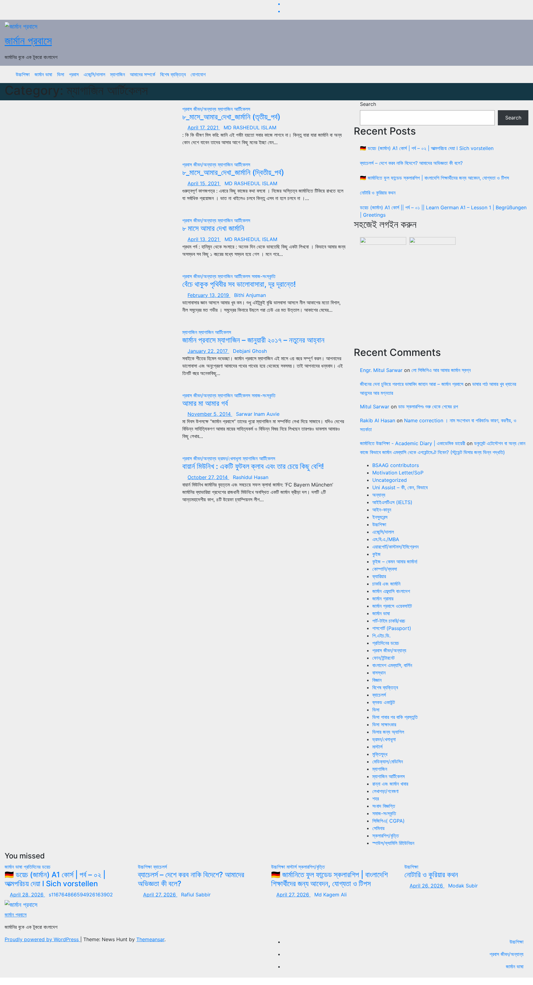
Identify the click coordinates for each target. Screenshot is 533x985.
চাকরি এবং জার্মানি (386, 584)
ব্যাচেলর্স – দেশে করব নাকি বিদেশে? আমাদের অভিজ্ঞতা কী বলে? (411, 163)
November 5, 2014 (210, 414)
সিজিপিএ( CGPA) (388, 821)
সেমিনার (378, 828)
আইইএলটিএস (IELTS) (392, 502)
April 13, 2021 (204, 239)
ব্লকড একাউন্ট (383, 702)
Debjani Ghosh (250, 351)
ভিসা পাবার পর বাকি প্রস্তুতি (395, 717)
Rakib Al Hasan (377, 420)
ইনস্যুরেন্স (379, 517)
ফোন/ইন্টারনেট (383, 658)
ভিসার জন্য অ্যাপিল (388, 732)
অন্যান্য (378, 495)
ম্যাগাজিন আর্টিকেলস (234, 109)
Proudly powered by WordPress (42, 939)
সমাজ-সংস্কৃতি (263, 276)
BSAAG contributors (395, 465)
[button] (519, 74)
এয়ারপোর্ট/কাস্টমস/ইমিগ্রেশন (395, 547)
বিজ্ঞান (377, 680)
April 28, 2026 (27, 894)
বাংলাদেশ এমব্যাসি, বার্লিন (392, 665)
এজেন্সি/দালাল (94, 74)
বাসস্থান (379, 673)
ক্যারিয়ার (379, 576)
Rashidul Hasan (250, 477)
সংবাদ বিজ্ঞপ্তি (383, 806)
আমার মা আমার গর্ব (205, 403)
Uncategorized (389, 480)
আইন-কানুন (381, 510)
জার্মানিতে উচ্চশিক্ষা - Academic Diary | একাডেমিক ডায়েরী (412, 443)
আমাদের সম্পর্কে (142, 74)
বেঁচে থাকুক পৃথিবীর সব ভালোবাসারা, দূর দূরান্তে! (239, 284)
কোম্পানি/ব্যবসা (384, 569)
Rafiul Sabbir (196, 894)
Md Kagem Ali (330, 894)
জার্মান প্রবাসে (28, 40)
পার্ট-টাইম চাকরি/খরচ (388, 621)
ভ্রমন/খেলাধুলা (230, 458)
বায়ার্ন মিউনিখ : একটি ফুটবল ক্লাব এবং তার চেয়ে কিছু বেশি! (253, 466)
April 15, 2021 (204, 183)
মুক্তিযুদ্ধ (379, 754)
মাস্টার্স (377, 747)
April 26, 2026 (427, 886)
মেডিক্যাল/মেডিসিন (387, 761)
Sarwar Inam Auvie (257, 414)
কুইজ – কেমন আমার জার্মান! (394, 561)
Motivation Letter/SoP (398, 473)
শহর (375, 798)
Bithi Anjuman (250, 295)
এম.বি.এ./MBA (385, 539)
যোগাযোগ (198, 74)
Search (368, 104)
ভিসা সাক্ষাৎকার (384, 724)
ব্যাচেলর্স (379, 695)
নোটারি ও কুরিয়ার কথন (377, 193)
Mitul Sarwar (374, 406)
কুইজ (376, 554)
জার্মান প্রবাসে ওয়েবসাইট (392, 606)
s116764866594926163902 (81, 894)
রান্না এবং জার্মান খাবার (390, 784)
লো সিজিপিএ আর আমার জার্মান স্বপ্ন (441, 370)
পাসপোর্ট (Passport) (391, 628)
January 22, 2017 (208, 351)
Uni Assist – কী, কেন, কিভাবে (400, 487)
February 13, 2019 (209, 295)
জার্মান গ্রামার (382, 598)
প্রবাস (74, 74)
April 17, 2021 (204, 127)
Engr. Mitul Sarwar (381, 370)
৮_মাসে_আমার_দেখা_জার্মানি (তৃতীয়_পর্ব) (231, 116)
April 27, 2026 (160, 894)
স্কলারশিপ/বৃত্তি (385, 836)
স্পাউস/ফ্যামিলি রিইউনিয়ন (393, 843)
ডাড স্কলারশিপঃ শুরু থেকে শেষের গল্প (428, 406)
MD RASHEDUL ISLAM (250, 127)
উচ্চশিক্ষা (23, 74)
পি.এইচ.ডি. (381, 635)
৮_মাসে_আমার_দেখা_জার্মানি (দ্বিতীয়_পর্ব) (233, 172)
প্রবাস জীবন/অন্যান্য (200, 109)
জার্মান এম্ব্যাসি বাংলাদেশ (391, 591)
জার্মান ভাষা (43, 74)
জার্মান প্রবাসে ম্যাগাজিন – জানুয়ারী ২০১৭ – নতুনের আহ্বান (253, 340)
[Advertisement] (444, 296)
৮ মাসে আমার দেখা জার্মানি (213, 228)
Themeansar (150, 939)
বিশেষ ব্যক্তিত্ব (173, 74)
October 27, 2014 (208, 477)
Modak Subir (463, 886)
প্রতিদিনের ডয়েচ (385, 643)
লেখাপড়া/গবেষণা (385, 791)
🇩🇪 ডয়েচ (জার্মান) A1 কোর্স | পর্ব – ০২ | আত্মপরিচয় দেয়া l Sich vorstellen (427, 148)
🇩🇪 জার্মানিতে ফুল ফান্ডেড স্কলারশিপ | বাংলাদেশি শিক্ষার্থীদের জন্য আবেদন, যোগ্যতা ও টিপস (434, 178)
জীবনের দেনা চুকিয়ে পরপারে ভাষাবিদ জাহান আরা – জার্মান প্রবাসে (411, 384)
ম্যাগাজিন (117, 74)
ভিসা (60, 74)
